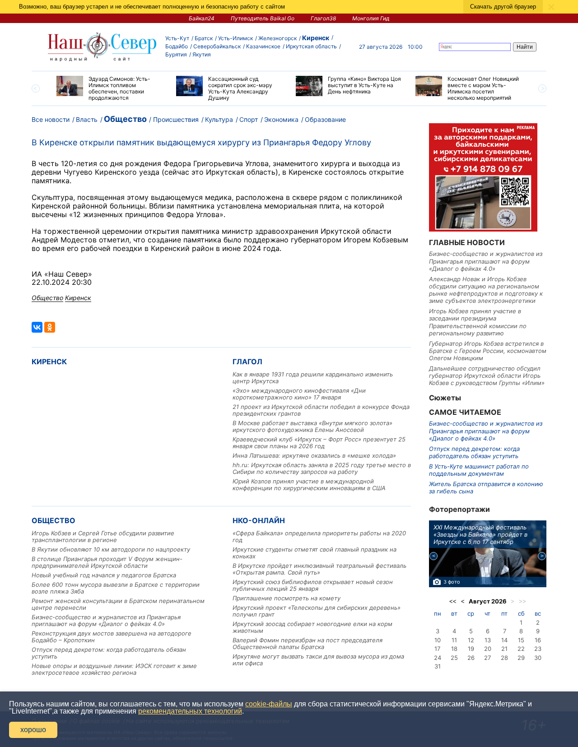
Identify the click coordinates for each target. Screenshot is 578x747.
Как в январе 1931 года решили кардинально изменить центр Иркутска (313, 378)
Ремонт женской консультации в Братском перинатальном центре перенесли (118, 604)
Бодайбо (176, 46)
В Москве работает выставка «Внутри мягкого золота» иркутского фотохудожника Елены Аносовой (312, 426)
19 (471, 648)
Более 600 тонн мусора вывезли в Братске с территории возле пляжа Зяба (116, 588)
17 (437, 648)
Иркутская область (311, 46)
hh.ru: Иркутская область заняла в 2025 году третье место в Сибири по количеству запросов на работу (322, 468)
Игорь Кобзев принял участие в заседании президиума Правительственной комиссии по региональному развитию (478, 322)
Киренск (315, 38)
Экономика (281, 119)
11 (454, 640)
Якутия (201, 54)
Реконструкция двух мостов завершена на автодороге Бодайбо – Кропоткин (111, 637)
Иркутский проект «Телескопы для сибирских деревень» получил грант (317, 611)
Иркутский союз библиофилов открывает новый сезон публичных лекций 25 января (313, 585)
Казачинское (263, 46)
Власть (87, 119)
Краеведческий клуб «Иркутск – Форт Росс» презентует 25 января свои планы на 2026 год (319, 443)
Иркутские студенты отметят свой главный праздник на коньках (314, 553)
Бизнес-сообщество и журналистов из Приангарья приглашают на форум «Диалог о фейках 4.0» (106, 620)
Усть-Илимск (235, 38)
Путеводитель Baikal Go (262, 18)
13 (488, 640)
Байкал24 (201, 18)
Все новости (51, 119)
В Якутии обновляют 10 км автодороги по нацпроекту (111, 549)
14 (504, 640)
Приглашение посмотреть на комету (286, 598)
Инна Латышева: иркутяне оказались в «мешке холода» (314, 455)
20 (487, 648)
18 (454, 648)
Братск (204, 38)
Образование (325, 119)
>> (522, 601)
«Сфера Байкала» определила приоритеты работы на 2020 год (319, 536)
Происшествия (176, 119)
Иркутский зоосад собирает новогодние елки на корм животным (312, 627)
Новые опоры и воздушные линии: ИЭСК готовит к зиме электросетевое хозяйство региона (114, 669)
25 (454, 657)
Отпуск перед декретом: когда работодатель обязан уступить (109, 653)
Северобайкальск (217, 46)
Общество (125, 119)
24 (437, 657)
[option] (109, 88)
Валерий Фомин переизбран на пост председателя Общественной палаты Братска (307, 643)
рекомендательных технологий (190, 711)
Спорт (248, 119)
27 (487, 657)
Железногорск (277, 38)
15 (521, 640)
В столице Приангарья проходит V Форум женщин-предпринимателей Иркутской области (107, 562)
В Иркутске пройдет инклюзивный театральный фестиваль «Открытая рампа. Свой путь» (319, 569)
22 (521, 648)
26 (471, 657)
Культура (219, 119)
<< (453, 601)
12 (471, 640)
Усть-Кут (177, 38)
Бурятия (176, 54)
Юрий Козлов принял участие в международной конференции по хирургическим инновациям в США (309, 485)
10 (437, 640)
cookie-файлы (268, 704)
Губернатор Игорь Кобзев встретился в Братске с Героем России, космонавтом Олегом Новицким (487, 351)
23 (537, 648)
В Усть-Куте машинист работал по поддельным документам (479, 470)
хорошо (33, 729)
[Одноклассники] (49, 327)
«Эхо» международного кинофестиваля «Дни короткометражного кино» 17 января (299, 394)
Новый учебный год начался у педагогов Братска (104, 575)
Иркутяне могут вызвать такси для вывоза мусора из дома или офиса (318, 660)
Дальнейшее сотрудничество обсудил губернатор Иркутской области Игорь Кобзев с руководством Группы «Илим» (487, 376)
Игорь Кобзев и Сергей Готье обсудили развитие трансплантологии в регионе (103, 536)
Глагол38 (323, 18)
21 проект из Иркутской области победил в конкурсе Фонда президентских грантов (321, 410)
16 (538, 640)
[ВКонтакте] (37, 327)
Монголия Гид (371, 18)
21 (504, 648)
